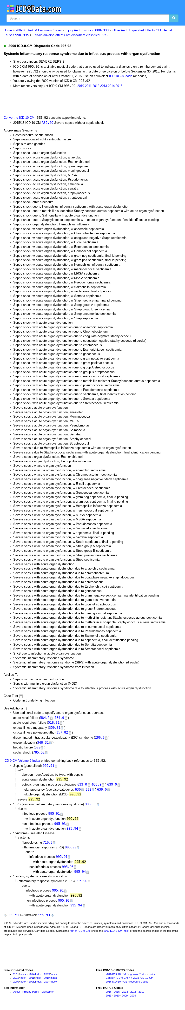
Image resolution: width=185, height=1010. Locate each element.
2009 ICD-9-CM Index (116, 930)
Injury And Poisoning (87, 30)
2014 (111, 86)
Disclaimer (47, 991)
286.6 (100, 737)
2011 (88, 86)
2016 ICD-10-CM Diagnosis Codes (126, 974)
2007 (47, 981)
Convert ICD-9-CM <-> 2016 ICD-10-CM (129, 977)
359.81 (54, 727)
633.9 (96, 784)
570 (37, 747)
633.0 (82, 784)
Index (23, 974)
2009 (16, 981)
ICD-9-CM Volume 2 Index (22, 760)
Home (8, 30)
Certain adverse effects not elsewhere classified (70, 35)
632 (88, 789)
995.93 (60, 824)
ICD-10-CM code (120, 76)
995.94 (72, 828)
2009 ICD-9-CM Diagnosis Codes (39, 30)
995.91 (48, 765)
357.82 (62, 732)
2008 (31, 981)
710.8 (48, 842)
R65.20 (47, 123)
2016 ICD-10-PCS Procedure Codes (127, 981)
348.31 (43, 742)
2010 (80, 86)
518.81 (53, 722)
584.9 (59, 718)
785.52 (39, 752)
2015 (119, 86)
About (16, 991)
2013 (103, 86)
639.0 (112, 784)
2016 (109, 991)
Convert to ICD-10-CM (19, 117)
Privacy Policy (30, 991)
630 (78, 789)
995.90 (90, 804)
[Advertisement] (58, 101)
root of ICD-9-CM (80, 930)
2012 (95, 86)
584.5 (45, 718)
